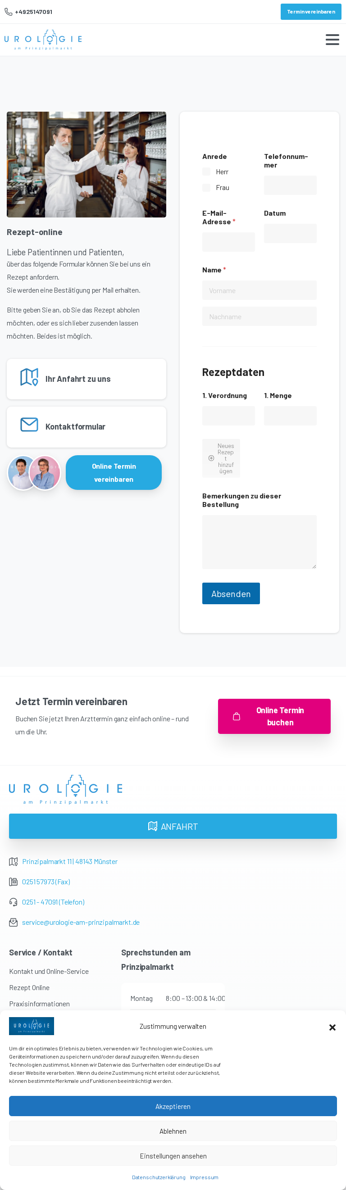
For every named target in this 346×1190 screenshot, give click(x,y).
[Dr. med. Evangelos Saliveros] (23, 473)
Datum (275, 212)
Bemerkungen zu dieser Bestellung (241, 499)
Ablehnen (173, 1131)
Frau (222, 187)
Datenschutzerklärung (159, 1177)
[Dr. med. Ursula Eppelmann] (44, 473)
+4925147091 (33, 11)
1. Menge (278, 395)
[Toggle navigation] (332, 39)
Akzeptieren (173, 1106)
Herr (222, 171)
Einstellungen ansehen (173, 1156)
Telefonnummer (286, 160)
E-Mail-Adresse (219, 217)
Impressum (204, 1177)
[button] (332, 1026)
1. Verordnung (224, 395)
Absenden (231, 593)
